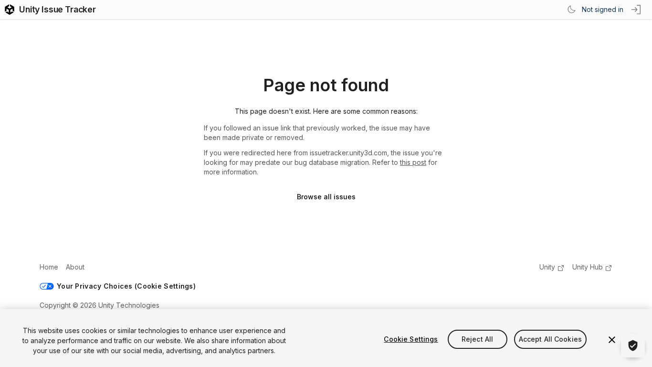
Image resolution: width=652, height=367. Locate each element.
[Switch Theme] (571, 9)
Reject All (477, 339)
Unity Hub (587, 267)
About (75, 267)
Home (49, 267)
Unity (547, 267)
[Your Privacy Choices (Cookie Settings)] (633, 345)
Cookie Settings (411, 339)
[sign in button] (636, 9)
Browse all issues (326, 197)
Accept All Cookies (550, 339)
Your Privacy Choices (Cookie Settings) (126, 286)
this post (413, 162)
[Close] (612, 339)
